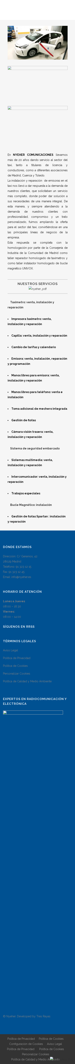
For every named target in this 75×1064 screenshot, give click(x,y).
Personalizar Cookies (16, 673)
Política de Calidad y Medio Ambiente (27, 681)
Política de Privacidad (16, 658)
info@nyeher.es (21, 577)
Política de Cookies (15, 665)
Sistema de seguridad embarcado (35, 448)
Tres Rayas (43, 1016)
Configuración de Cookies (26, 1044)
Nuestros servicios (38, 284)
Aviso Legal (10, 650)
